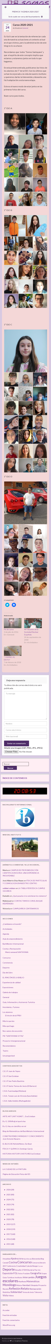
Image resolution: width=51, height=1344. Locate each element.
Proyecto (42, 1285)
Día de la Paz (32, 1270)
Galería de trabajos (10, 992)
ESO (39, 1270)
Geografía (35, 1273)
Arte (21, 1258)
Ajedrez (15, 1258)
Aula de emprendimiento (13, 939)
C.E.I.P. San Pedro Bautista (13, 1081)
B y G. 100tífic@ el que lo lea (14, 1121)
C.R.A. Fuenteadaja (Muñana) (14, 1091)
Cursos (40, 1266)
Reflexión (14, 1288)
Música (19, 1285)
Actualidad (6, 1259)
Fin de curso (9, 629)
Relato (25, 1288)
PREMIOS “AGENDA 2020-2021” (25, 12)
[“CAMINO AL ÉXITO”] (13, 651)
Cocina (13, 1262)
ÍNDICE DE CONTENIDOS (15, 778)
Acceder (6, 1310)
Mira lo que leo (8, 1021)
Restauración (35, 1289)
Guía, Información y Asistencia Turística (19, 1002)
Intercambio (29, 1277)
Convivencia (8, 963)
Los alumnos (8, 1012)
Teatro (5, 1051)
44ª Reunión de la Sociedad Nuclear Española (31, 632)
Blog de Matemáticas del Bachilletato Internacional (23, 1131)
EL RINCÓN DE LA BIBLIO (13, 977)
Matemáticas (33, 1281)
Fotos (20, 1273)
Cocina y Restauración (12, 949)
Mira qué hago (8, 1026)
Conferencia (11, 1266)
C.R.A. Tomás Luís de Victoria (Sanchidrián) (20, 1096)
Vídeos (11, 1296)
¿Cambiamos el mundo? (12, 924)
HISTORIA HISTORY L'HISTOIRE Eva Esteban (22, 1154)
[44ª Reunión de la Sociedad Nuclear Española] (33, 623)
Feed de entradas (10, 1315)
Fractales (26, 1274)
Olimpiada (34, 1285)
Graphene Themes (21, 1341)
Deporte (6, 967)
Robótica (6, 1292)
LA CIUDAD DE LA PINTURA (14, 1169)
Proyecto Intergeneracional (14, 1041)
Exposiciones (8, 987)
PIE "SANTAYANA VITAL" (13, 1036)
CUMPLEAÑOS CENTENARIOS (26, 908)
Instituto (18, 1277)
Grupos (44, 1274)
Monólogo (9, 1285)
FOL (15, 1273)
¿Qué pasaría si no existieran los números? (29, 896)
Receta (5, 1289)
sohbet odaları (9, 888)
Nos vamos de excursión (12, 1031)
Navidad (26, 1285)
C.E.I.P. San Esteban (11, 1076)
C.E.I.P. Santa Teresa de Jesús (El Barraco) (19, 1086)
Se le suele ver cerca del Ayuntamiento (24, 16)
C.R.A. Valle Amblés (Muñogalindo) (16, 1101)
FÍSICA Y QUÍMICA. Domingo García (18, 1149)
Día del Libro (8, 972)
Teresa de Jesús (28, 1292)
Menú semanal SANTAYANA (16, 952)
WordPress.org (9, 1325)
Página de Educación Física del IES (16, 1174)
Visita (5, 1295)
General (25, 28)
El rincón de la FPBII (13, 1015)
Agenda (6, 934)
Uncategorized (9, 1056)
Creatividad (21, 1266)
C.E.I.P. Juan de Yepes (11, 1071)
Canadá (5, 1263)
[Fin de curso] (13, 623)
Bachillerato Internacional (13, 944)
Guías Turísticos (8, 1278)
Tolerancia (38, 1292)
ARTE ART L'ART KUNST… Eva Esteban (19, 1116)
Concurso (7, 958)
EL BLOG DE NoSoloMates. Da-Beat (17, 1144)
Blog (42, 1259)
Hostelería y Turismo (11, 1007)
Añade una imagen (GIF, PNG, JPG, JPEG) (23, 748)
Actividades (7, 929)
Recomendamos (9, 1046)
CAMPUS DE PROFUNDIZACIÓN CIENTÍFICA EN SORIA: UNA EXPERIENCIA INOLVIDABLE (21, 873)
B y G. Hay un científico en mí (14, 1126)
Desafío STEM (21, 1270)
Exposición (8, 1273)
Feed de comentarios (11, 1320)
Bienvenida (36, 1259)
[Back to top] (45, 1338)
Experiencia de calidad (12, 982)
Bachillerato (28, 1259)
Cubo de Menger (32, 1266)
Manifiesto (22, 1282)
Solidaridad (16, 1292)
